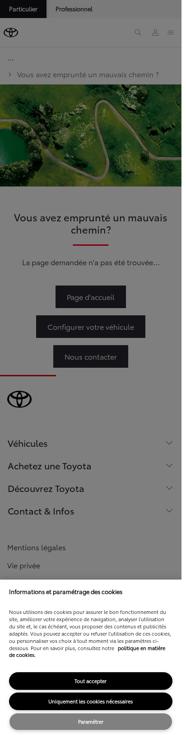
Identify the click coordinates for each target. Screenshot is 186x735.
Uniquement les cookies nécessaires (90, 701)
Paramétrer (90, 721)
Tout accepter (90, 680)
